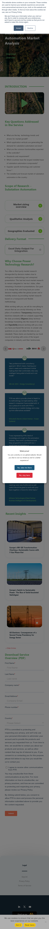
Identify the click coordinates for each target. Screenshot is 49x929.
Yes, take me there (24, 467)
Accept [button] (18, 28)
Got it (18, 925)
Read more (29, 925)
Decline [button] (30, 28)
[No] (45, 922)
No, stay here (24, 475)
